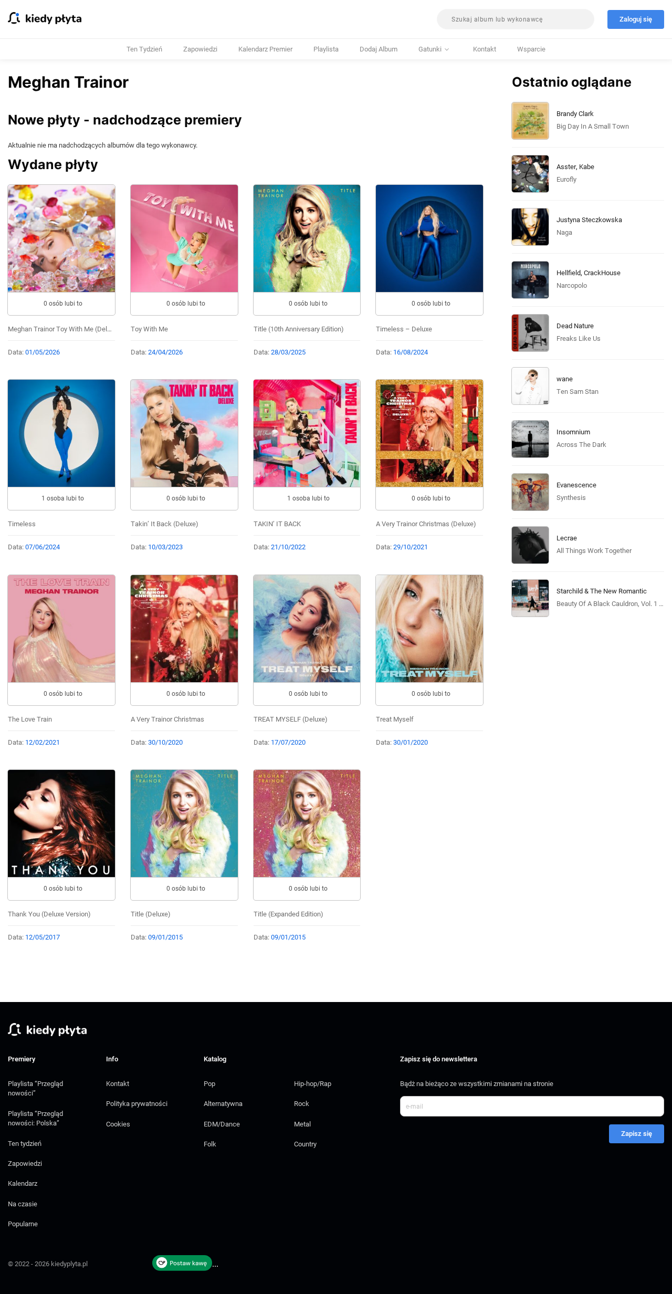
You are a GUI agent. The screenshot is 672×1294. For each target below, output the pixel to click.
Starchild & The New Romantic (601, 591)
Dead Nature (575, 326)
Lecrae (566, 538)
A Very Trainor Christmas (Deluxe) (426, 524)
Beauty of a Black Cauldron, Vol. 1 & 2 (612, 604)
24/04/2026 (165, 352)
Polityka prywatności (136, 1104)
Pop (209, 1084)
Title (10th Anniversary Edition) (299, 329)
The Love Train (30, 719)
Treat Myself (395, 719)
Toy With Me (149, 329)
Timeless (22, 524)
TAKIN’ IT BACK (277, 524)
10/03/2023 (165, 547)
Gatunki (430, 49)
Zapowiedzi (200, 49)
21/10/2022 (288, 547)
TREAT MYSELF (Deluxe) (291, 719)
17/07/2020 (288, 742)
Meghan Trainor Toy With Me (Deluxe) (64, 329)
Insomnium (573, 432)
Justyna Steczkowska (589, 220)
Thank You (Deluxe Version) (49, 914)
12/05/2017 (42, 937)
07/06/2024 (42, 547)
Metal (302, 1124)
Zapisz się (636, 1134)
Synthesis (571, 498)
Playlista (326, 49)
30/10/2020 (165, 742)
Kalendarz (22, 1183)
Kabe (586, 167)
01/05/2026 (42, 352)
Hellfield (568, 273)
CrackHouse (602, 273)
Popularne (23, 1224)
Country (305, 1144)
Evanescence (576, 485)
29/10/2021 (410, 547)
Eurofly (566, 179)
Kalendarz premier (265, 49)
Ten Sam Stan (577, 391)
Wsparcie (531, 49)
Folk (210, 1144)
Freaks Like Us (578, 338)
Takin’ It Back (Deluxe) (164, 524)
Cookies (118, 1124)
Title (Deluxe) (151, 914)
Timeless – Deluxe (404, 329)
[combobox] (515, 19)
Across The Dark (581, 444)
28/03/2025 (288, 352)
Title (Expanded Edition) (288, 914)
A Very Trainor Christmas (167, 719)
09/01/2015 (165, 937)
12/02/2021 (42, 742)
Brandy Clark (575, 114)
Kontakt (484, 49)
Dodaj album (378, 49)
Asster (566, 167)
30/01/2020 (410, 742)
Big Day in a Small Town (592, 126)
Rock (301, 1104)
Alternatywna (223, 1104)
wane (564, 379)
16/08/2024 (410, 352)
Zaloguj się (636, 19)
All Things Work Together (594, 551)
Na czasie (22, 1204)
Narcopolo (571, 285)
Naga (564, 232)
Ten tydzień (144, 49)
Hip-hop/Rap (312, 1084)
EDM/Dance (222, 1124)
